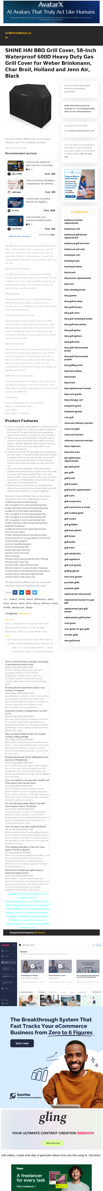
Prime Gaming (12, 556)
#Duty (22, 603)
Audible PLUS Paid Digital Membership (23, 511)
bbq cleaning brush (74, 289)
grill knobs (69, 542)
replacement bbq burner (77, 594)
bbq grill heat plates (75, 324)
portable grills (71, 582)
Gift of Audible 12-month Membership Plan (26, 505)
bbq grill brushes (73, 301)
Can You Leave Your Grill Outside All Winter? (25, 826)
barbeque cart (72, 255)
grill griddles (71, 524)
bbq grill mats (72, 342)
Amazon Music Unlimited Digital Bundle (24, 574)
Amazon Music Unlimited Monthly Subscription (27, 570)
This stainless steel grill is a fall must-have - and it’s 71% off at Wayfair (25, 848)
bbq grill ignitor (72, 330)
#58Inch (13, 599)
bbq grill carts (72, 312)
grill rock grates (72, 565)
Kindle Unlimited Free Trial (17, 550)
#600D (22, 599)
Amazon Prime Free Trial (17, 547)
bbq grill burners (73, 307)
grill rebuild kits (72, 553)
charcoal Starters (73, 434)
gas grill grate (72, 466)
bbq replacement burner (77, 388)
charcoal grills (72, 429)
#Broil (50, 599)
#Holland (46, 603)
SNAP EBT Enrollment (15, 526)
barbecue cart (72, 228)
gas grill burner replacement (72, 459)
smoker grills (71, 634)
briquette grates (73, 411)
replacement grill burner (77, 617)
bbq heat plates (73, 371)
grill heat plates (72, 530)
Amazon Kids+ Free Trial (16, 562)
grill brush (69, 478)
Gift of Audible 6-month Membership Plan (25, 517)
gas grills (69, 472)
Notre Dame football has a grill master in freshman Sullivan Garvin (24, 871)
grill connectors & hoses (77, 507)
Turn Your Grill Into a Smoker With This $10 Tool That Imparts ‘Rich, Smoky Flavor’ (27, 781)
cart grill (68, 417)
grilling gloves (71, 570)
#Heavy (36, 603)
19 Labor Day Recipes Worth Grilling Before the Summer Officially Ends (26, 758)
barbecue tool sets (74, 249)
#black (29, 599)
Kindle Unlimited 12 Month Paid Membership (26, 523)
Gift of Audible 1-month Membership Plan (25, 520)
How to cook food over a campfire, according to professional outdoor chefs (26, 663)
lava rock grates (73, 576)
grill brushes (71, 484)
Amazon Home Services (17, 553)
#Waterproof (18, 607)
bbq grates (70, 295)
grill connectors (72, 501)
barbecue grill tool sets (76, 243)
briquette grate (72, 405)
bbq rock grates (73, 394)
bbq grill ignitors (73, 336)
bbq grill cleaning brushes (78, 318)
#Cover (13, 603)
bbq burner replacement (77, 278)
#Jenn (55, 603)
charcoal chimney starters (78, 423)
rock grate (70, 623)
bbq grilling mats (73, 365)
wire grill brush (72, 640)
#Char (6, 603)
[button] (51, 44)
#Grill (28, 603)
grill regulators (72, 559)
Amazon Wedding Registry (18, 544)
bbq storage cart (73, 400)
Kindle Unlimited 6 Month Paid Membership (26, 535)
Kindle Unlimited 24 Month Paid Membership (26, 508)
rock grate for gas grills (76, 629)
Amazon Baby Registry (16, 541)
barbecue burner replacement (73, 222)
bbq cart (69, 284)
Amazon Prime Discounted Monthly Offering (26, 558)
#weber (29, 607)
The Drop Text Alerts (15, 532)
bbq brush (70, 272)
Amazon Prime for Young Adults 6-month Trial (27, 538)
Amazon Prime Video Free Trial (20, 576)
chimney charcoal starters (78, 440)
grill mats (69, 547)
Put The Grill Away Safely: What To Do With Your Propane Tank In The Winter (25, 805)
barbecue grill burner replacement (75, 236)
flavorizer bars (72, 452)
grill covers (24, 613)
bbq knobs (70, 376)
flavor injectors (72, 446)
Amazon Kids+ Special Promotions (22, 564)
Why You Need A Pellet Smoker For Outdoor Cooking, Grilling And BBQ (25, 735)
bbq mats (69, 382)
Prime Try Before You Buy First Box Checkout (26, 568)
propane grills (71, 588)
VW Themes (39, 932)
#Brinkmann (40, 599)
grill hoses (69, 536)
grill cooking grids (73, 513)
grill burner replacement (77, 489)
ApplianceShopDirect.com (82, 130)
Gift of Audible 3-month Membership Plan (25, 514)
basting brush (72, 260)
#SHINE (6, 607)
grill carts (69, 495)
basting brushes (73, 266)
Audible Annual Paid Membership (21, 502)
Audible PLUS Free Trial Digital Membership (25, 529)
